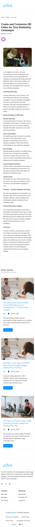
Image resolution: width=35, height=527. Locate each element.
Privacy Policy (9, 521)
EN (22, 524)
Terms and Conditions (12, 517)
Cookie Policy (25, 517)
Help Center (22, 494)
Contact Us (22, 500)
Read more (7, 330)
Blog (7, 17)
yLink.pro (14, 512)
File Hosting (4, 500)
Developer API (23, 497)
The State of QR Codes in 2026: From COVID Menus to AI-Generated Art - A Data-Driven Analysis (16, 306)
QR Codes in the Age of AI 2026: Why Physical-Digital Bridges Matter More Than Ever (16, 365)
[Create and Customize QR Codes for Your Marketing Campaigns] (17, 59)
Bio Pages (4, 497)
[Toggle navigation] (31, 6)
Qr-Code (13, 17)
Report (14, 524)
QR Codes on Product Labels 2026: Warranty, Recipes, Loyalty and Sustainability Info (17, 423)
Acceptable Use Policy (23, 521)
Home (3, 17)
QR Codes (4, 494)
